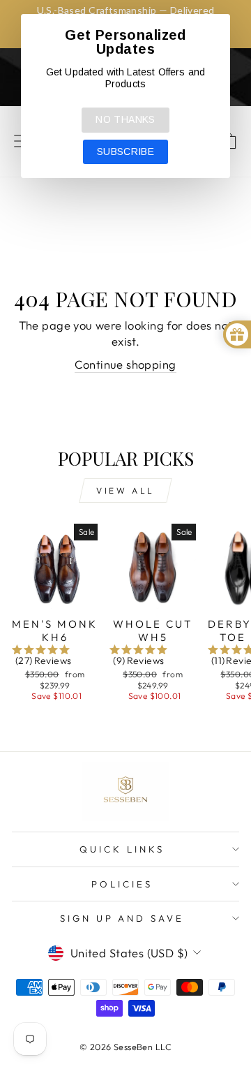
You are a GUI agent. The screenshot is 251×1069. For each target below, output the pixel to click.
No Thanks (125, 119)
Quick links (122, 849)
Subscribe (125, 151)
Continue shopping (125, 364)
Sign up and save (122, 918)
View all (125, 490)
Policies (122, 884)
